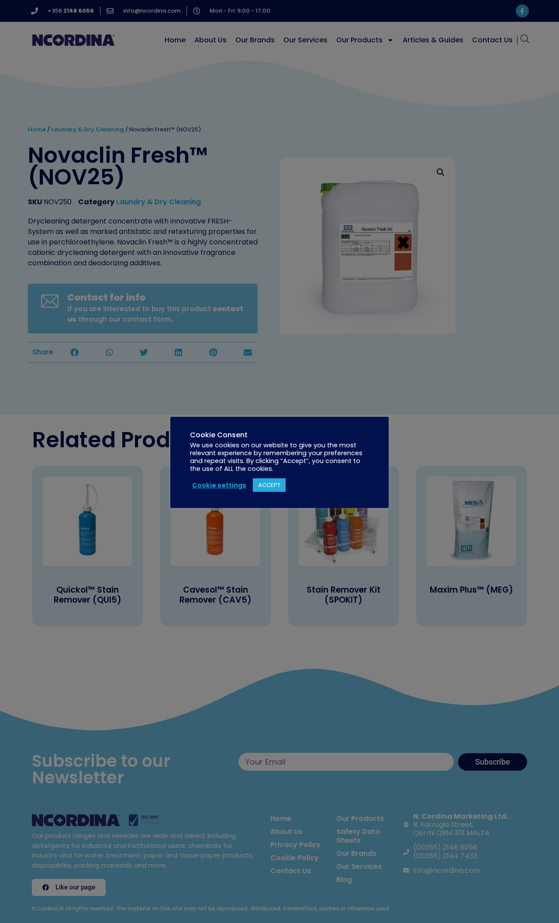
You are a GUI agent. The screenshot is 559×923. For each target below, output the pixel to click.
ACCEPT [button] (269, 485)
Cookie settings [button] (219, 485)
